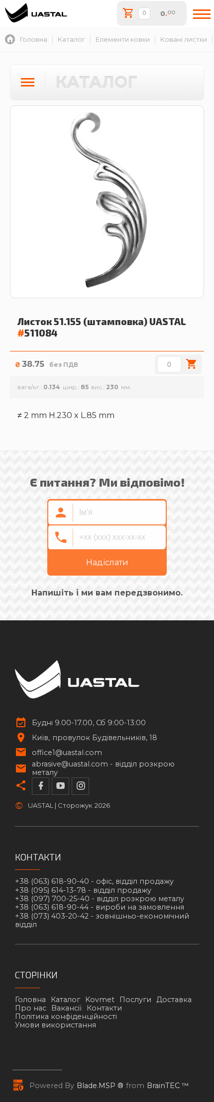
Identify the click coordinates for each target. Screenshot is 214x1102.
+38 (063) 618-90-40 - (94, 881)
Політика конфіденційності (66, 1016)
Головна (30, 999)
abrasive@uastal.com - (103, 768)
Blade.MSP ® (100, 1086)
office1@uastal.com (67, 753)
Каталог (65, 999)
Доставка (174, 999)
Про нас (30, 1008)
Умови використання (55, 1024)
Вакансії (66, 1008)
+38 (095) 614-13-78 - (83, 890)
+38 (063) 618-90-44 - (99, 907)
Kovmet (99, 999)
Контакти (104, 1008)
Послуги (135, 999)
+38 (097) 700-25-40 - (99, 899)
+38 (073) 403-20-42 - (102, 920)
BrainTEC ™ (168, 1086)
